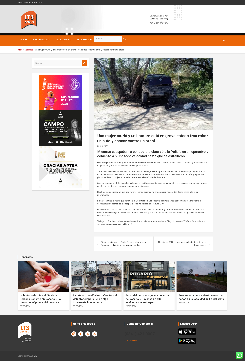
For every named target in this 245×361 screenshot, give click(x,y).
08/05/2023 (102, 146)
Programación (41, 39)
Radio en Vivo (63, 39)
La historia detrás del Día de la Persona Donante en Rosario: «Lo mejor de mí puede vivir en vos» (40, 299)
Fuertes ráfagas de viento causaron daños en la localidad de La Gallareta (201, 297)
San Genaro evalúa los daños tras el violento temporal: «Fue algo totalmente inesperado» (95, 299)
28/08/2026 (25, 306)
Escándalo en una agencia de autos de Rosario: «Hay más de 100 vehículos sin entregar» (147, 299)
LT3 (35, 356)
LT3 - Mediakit (131, 340)
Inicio (23, 39)
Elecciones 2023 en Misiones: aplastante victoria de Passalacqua (182, 243)
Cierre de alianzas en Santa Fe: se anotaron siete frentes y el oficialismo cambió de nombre (123, 243)
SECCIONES (83, 39)
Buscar (124, 38)
